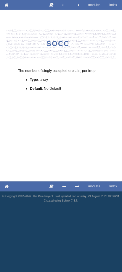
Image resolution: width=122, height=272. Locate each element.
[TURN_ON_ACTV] (77, 5)
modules (94, 5)
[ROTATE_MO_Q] (64, 5)
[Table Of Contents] (51, 5)
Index (113, 5)
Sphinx (66, 200)
